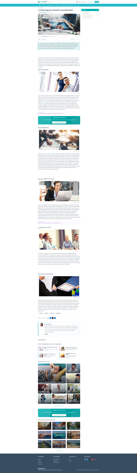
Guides (39, 5)
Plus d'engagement (87, 13)
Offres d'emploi (56, 462)
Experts (70, 460)
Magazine (79, 1)
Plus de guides (59, 450)
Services (43, 5)
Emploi (58, 5)
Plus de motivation (87, 12)
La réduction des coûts (87, 16)
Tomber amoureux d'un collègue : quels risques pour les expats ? (51, 113)
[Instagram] (46, 334)
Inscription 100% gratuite (59, 122)
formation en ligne (50, 153)
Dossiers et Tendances (43, 12)
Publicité (39, 460)
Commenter (44, 39)
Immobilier (63, 5)
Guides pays (55, 460)
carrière (76, 256)
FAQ (69, 459)
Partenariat (40, 464)
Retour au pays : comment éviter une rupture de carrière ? (49, 222)
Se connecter (90, 1)
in (79, 39)
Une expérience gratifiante (88, 17)
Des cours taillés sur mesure (88, 14)
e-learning (43, 103)
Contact (39, 459)
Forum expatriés (56, 459)
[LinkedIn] (45, 334)
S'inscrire (96, 1)
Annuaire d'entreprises (51, 5)
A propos (39, 462)
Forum (75, 5)
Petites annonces (69, 5)
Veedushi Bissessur (44, 36)
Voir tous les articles (59, 406)
